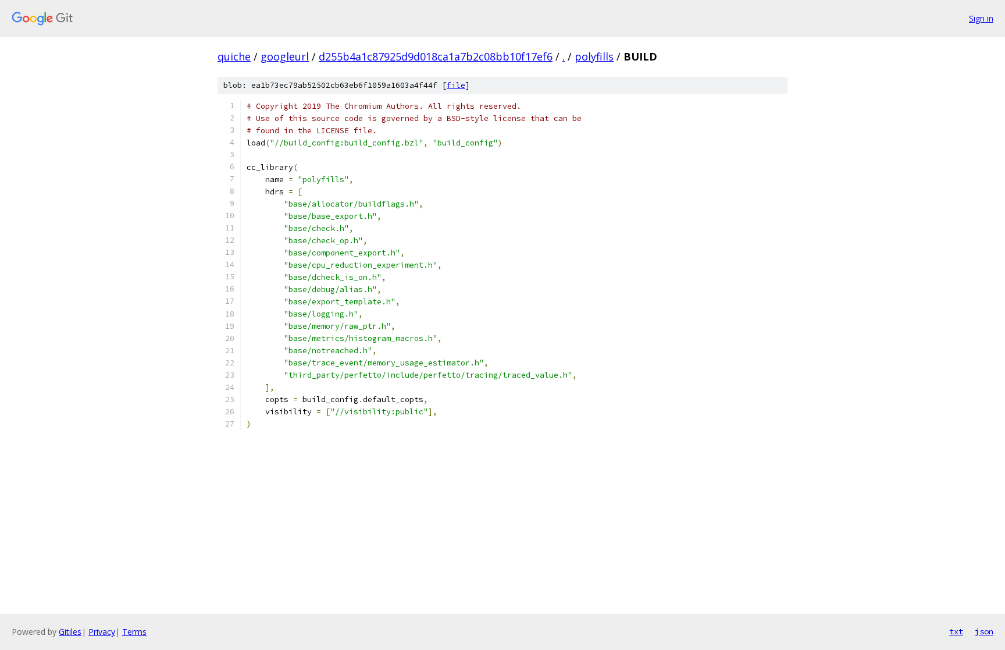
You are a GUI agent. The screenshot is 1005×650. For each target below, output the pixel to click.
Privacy (101, 631)
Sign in (981, 18)
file (456, 85)
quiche (234, 56)
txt (956, 631)
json (984, 631)
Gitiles (70, 631)
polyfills (594, 56)
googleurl (285, 56)
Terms (134, 631)
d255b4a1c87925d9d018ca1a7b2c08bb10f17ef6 (436, 56)
